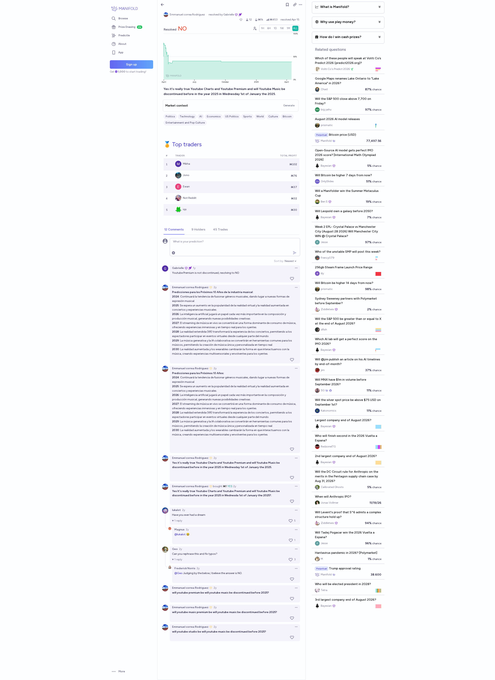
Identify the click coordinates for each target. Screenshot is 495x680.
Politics (170, 116)
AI (200, 116)
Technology (187, 116)
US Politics (232, 116)
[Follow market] (287, 5)
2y (215, 287)
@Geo (178, 573)
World (260, 116)
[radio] (262, 28)
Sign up (131, 64)
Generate (288, 105)
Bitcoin (287, 116)
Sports (247, 116)
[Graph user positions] (255, 28)
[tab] (174, 230)
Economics (214, 116)
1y (194, 268)
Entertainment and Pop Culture (185, 122)
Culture (273, 116)
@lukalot (180, 534)
